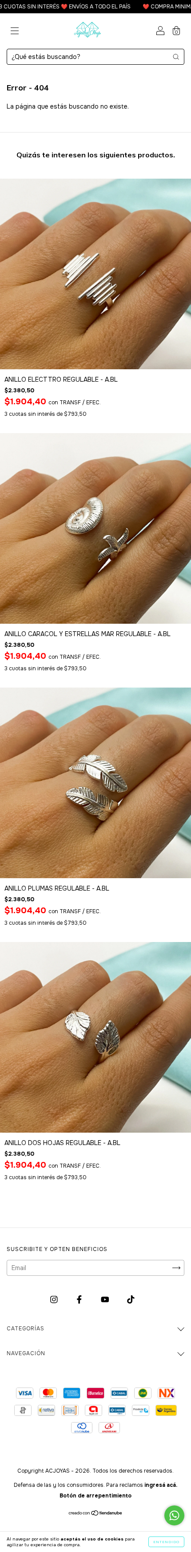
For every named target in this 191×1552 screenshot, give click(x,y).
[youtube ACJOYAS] (105, 1300)
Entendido (166, 1542)
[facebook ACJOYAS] (80, 1300)
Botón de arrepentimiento (95, 1495)
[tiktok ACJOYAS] (130, 1300)
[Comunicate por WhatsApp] (174, 1515)
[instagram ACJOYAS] (54, 1300)
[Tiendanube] (95, 1514)
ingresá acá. (160, 1485)
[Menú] (14, 32)
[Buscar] (175, 56)
